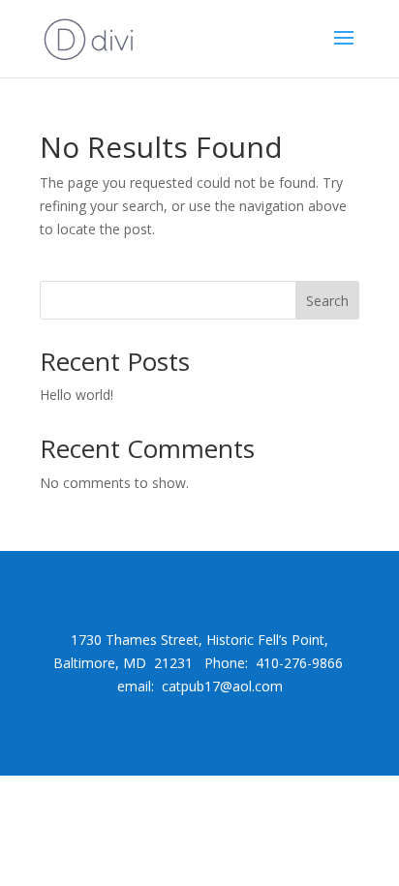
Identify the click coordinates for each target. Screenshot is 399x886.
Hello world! (76, 394)
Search (327, 300)
